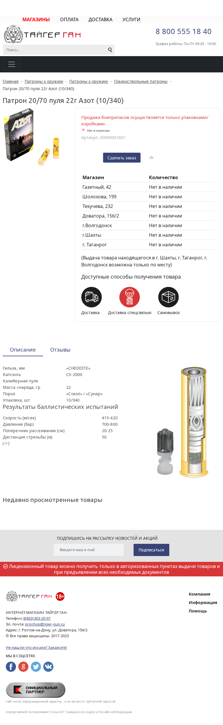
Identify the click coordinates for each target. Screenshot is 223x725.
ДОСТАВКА (100, 19)
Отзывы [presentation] (60, 349)
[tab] (23, 350)
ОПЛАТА (69, 19)
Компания (199, 594)
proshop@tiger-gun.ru (45, 624)
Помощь (198, 611)
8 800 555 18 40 (184, 31)
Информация (203, 602)
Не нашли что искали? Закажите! (36, 647)
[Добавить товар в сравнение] (151, 157)
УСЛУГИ (131, 19)
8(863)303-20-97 (37, 618)
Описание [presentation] (23, 349)
